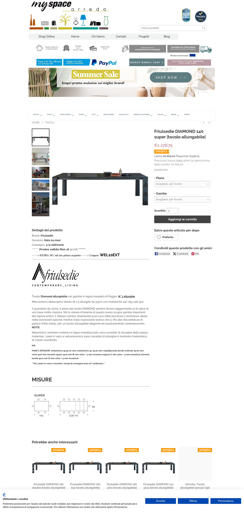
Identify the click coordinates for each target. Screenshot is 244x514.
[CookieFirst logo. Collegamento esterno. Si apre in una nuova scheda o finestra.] (4, 495)
